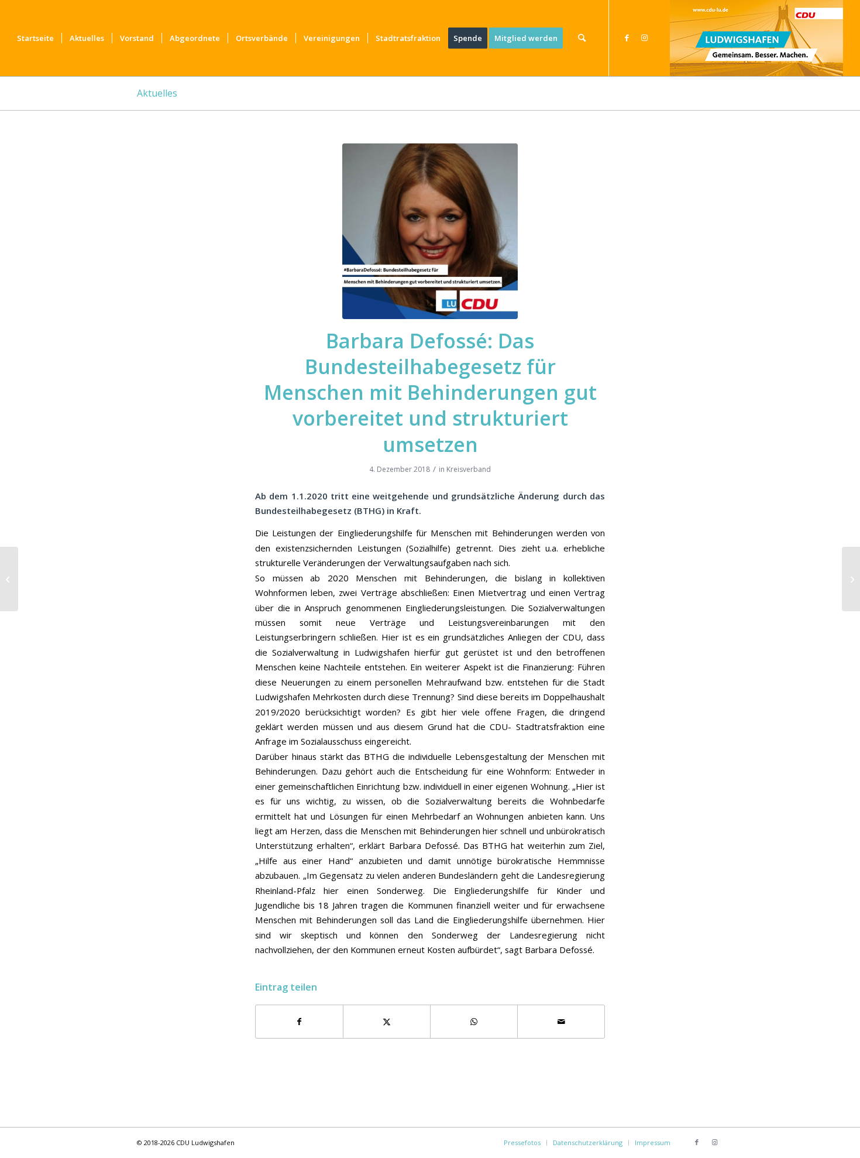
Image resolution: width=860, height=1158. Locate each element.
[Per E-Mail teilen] (561, 1021)
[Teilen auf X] (386, 1021)
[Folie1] (430, 231)
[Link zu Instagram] (644, 37)
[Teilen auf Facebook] (299, 1021)
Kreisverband (468, 469)
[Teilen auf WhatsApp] (474, 1021)
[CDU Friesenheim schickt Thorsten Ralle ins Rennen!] (851, 579)
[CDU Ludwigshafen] (756, 38)
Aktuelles (157, 93)
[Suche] (581, 38)
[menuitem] (35, 38)
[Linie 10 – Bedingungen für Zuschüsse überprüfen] (9, 579)
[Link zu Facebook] (627, 37)
